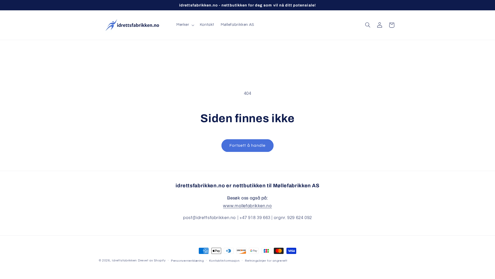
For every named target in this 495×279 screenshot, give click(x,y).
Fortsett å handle (247, 145)
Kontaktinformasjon (224, 260)
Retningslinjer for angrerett (266, 260)
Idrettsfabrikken (124, 260)
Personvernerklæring (187, 260)
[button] (184, 25)
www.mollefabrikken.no (247, 206)
